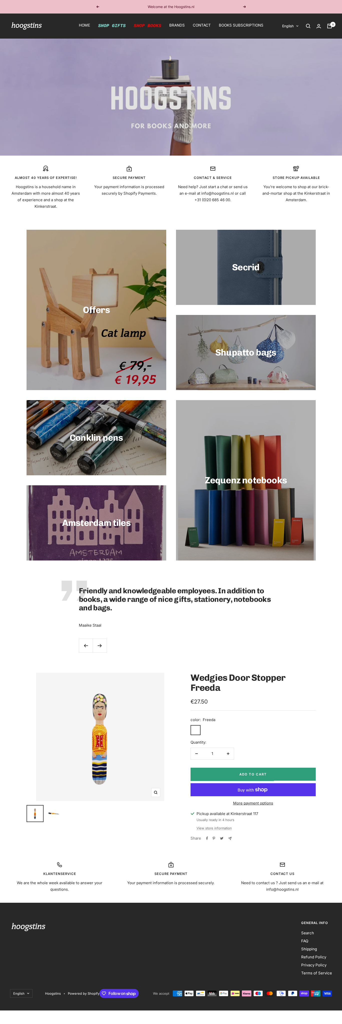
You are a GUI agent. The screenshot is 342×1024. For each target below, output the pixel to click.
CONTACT (202, 25)
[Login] (318, 26)
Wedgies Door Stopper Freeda (238, 682)
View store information (214, 828)
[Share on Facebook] (207, 838)
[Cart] (329, 26)
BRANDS (177, 25)
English (288, 26)
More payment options (253, 803)
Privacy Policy (313, 965)
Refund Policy (313, 957)
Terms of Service (316, 973)
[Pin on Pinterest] (214, 838)
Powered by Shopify (83, 993)
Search (307, 933)
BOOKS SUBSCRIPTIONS (241, 25)
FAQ (304, 941)
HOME (84, 25)
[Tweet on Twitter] (222, 838)
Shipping (309, 949)
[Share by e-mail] (230, 838)
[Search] (308, 26)
